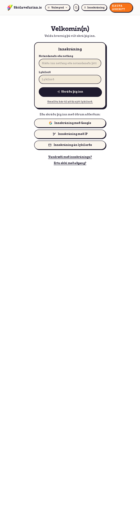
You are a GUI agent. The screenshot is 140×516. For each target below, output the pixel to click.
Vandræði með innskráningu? (70, 157)
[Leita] (76, 7)
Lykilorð (45, 72)
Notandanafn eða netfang (56, 56)
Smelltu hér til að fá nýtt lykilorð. (70, 101)
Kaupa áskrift (118, 7)
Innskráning (95, 7)
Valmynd (57, 7)
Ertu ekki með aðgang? (70, 163)
